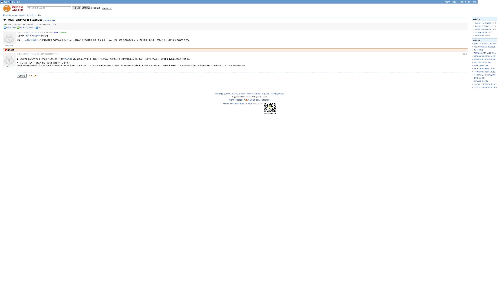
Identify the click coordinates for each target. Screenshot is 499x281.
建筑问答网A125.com (10, 15)
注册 (18, 2)
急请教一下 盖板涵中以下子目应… (485, 44)
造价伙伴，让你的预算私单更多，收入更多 (237, 104)
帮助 (475, 2)
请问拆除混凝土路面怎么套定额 (484, 59)
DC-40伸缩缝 (478, 50)
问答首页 (447, 2)
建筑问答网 (219, 94)
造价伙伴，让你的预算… (483, 23)
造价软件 (22, 15)
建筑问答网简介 (480, 36)
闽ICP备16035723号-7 (237, 100)
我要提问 (455, 2)
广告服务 (242, 94)
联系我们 (235, 94)
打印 (39, 27)
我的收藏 (63, 32)
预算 (29, 40)
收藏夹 (56, 32)
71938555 (26, 54)
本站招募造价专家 (481, 32)
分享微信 (22, 27)
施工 (66, 59)
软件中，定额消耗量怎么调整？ (484, 69)
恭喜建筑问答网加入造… (483, 29)
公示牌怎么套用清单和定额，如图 (485, 87)
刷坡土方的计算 (479, 78)
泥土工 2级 (35, 32)
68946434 (26, 32)
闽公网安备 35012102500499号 (259, 100)
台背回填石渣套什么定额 (482, 62)
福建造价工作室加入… (483, 26)
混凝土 (49, 20)
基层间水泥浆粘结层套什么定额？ (485, 56)
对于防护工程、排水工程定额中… (485, 75)
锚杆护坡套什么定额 (481, 81)
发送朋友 (32, 27)
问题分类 (462, 2)
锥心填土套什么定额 (481, 65)
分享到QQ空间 (11, 27)
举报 (41, 32)
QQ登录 (6, 2)
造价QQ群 (265, 94)
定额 (53, 20)
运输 (44, 20)
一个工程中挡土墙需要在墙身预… (485, 72)
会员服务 (227, 94)
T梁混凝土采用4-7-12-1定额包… (485, 53)
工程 (26, 36)
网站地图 (250, 94)
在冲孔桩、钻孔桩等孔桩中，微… (485, 84)
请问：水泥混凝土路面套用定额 (484, 47)
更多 (469, 2)
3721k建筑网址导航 (277, 94)
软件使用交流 (32, 15)
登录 (13, 2)
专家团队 (257, 94)
